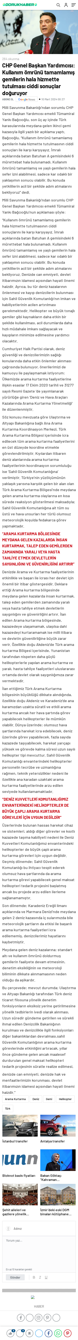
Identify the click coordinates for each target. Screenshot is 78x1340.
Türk (7, 1108)
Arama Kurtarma (15, 1099)
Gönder (15, 1277)
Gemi (49, 1099)
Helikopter (65, 1099)
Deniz (35, 1099)
